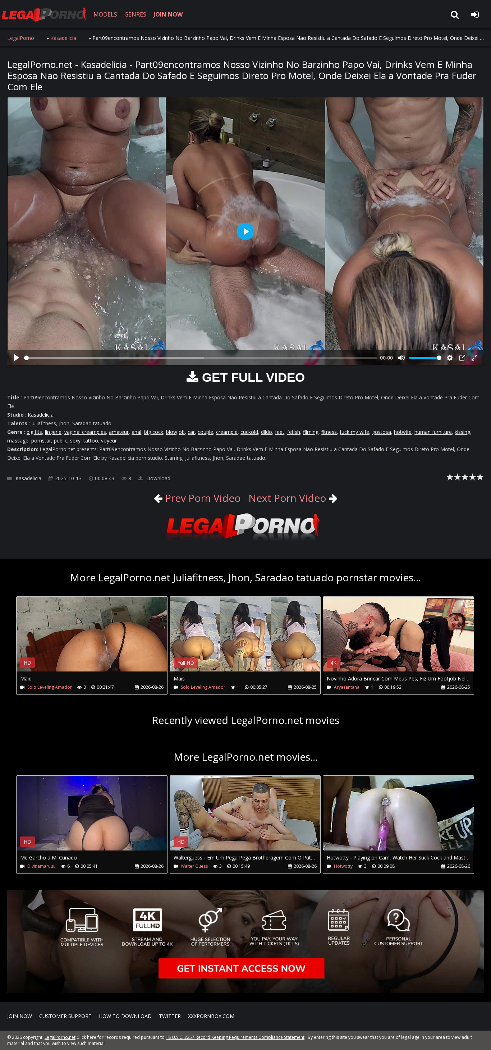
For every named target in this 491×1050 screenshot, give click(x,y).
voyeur (109, 440)
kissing (462, 431)
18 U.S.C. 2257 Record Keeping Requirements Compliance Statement (235, 1037)
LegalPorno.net (47, 14)
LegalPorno (20, 38)
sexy (75, 440)
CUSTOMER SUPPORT (65, 1016)
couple (205, 431)
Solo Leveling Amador (49, 687)
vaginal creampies (85, 431)
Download (157, 478)
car (191, 431)
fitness (329, 431)
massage (17, 440)
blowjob (175, 431)
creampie (227, 431)
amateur (119, 431)
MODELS (105, 14)
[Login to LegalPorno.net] (475, 14)
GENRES (135, 14)
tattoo (90, 440)
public (60, 440)
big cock (153, 431)
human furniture (433, 431)
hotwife (403, 431)
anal (136, 431)
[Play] (16, 357)
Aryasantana (346, 687)
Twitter (170, 1016)
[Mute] (401, 357)
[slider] (200, 357)
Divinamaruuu (41, 866)
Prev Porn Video (201, 498)
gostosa (381, 431)
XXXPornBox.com (211, 1016)
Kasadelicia (63, 38)
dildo (266, 431)
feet (279, 431)
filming (310, 431)
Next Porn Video (287, 498)
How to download (125, 1016)
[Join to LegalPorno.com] (245, 541)
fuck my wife (354, 431)
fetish (293, 431)
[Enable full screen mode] (474, 357)
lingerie (53, 431)
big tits (34, 431)
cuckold (249, 431)
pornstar (41, 440)
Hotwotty (343, 866)
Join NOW (19, 1016)
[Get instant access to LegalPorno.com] (245, 991)
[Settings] (449, 357)
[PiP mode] (462, 357)
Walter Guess (194, 866)
